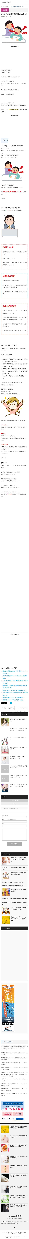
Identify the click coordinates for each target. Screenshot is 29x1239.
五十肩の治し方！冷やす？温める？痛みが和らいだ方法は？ (14, 868)
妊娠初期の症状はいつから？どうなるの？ (18, 1166)
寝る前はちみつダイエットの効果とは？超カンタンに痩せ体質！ (18, 918)
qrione (2, 1054)
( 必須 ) (5, 815)
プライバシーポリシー (12, 1232)
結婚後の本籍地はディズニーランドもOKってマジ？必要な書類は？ (18, 1196)
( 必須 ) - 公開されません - (9, 819)
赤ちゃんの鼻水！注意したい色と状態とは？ (13, 697)
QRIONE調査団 (14, 1216)
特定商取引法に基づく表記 (21, 1232)
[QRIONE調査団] (6, 2)
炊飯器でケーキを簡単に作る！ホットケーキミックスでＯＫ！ (7, 708)
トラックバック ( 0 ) (14, 800)
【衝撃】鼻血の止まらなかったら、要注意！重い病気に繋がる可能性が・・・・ (14, 1048)
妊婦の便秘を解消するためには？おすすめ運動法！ (18, 1157)
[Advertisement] (14, 56)
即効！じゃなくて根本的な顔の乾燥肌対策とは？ (15, 690)
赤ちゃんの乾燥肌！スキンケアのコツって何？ (18, 1175)
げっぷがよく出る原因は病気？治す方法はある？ (18, 1136)
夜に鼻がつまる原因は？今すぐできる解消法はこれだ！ (21, 708)
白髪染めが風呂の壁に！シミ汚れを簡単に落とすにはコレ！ (13, 1052)
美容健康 (3, 16)
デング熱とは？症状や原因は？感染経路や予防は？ (14, 898)
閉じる (6, 140)
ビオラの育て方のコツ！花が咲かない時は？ (13, 882)
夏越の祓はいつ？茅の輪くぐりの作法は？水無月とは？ (14, 903)
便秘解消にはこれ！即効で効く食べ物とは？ (13, 700)
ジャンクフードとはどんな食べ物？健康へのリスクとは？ (13, 1072)
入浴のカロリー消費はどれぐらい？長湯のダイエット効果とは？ (18, 859)
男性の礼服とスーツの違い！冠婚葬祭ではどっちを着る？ (18, 1186)
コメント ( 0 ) (14, 803)
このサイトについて (17, 1233)
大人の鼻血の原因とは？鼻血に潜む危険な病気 (11, 1046)
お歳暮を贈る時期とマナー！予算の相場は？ (13, 885)
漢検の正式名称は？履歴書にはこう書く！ (18, 890)
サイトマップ (10, 1233)
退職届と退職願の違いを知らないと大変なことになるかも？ (18, 1205)
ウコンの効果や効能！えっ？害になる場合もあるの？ (18, 908)
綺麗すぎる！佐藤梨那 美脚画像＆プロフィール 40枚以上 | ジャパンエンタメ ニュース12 (14, 1074)
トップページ (5, 1232)
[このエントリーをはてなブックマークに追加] (11, 703)
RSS (14, 1227)
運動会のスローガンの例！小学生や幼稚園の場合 (18, 873)
